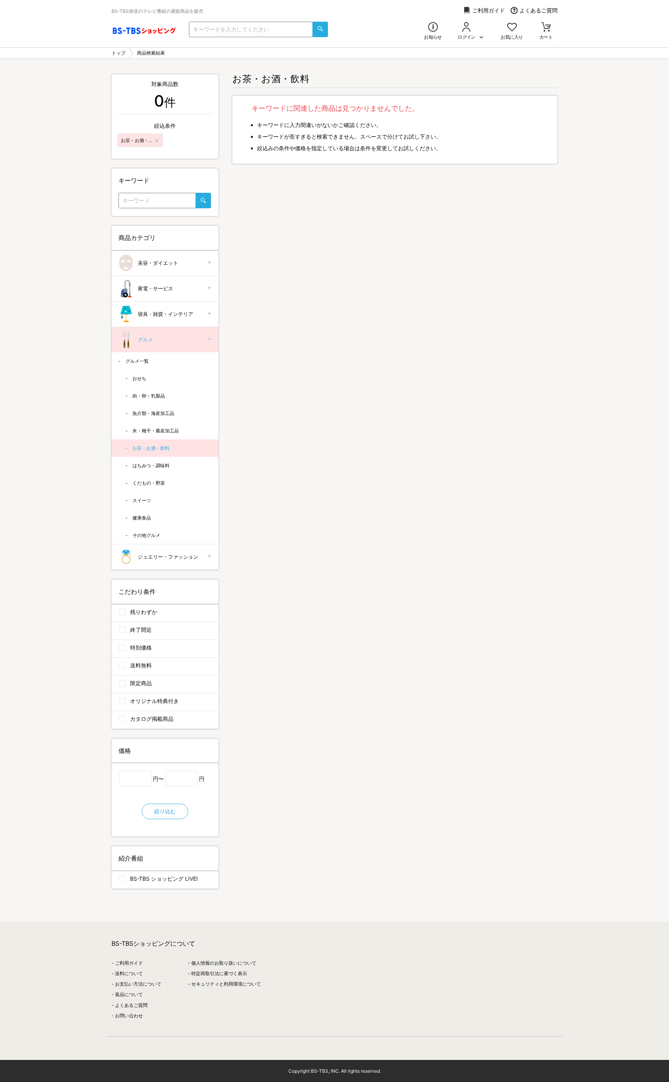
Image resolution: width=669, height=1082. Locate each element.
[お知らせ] (433, 27)
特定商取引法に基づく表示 (219, 973)
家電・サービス (155, 288)
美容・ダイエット (158, 263)
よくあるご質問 (539, 10)
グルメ (145, 339)
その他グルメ (146, 535)
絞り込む (165, 811)
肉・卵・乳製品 (148, 396)
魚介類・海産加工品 (153, 413)
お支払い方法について (138, 984)
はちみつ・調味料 (151, 465)
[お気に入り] (512, 27)
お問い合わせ (129, 1016)
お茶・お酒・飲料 (151, 448)
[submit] (320, 29)
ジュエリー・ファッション (168, 557)
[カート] (546, 27)
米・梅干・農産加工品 (155, 431)
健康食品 (141, 518)
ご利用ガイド (488, 10)
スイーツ (141, 500)
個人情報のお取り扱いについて (223, 963)
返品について (129, 994)
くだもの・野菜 (148, 483)
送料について (129, 973)
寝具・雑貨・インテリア (165, 314)
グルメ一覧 (137, 361)
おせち (139, 378)
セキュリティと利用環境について (226, 984)
